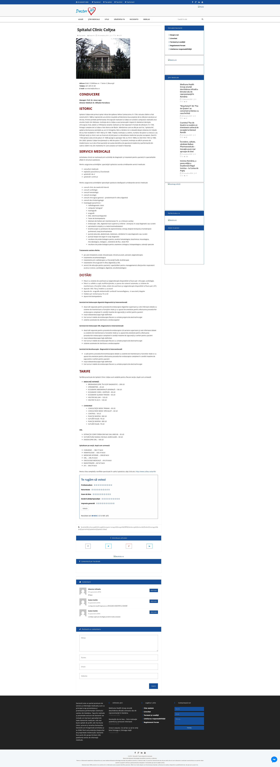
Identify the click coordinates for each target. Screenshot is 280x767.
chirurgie (100, 527)
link (197, 765)
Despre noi (174, 35)
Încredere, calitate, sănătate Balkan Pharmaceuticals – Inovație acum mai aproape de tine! (187, 147)
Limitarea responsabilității (181, 49)
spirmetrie (85, 529)
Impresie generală (88, 503)
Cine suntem (149, 708)
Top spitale (82, 35)
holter (146, 527)
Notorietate (85, 490)
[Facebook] (192, 2)
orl (79, 529)
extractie (140, 527)
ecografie (120, 527)
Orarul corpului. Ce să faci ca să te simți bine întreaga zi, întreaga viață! (123, 729)
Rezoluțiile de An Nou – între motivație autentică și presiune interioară (123, 720)
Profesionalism (86, 485)
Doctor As (92, 35)
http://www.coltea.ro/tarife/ (146, 471)
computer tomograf (110, 527)
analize (83, 527)
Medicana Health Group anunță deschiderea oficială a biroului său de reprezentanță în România (189, 90)
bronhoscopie (91, 527)
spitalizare (93, 529)
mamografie (153, 527)
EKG (126, 527)
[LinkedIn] (199, 2)
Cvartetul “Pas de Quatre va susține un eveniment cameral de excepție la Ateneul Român (189, 127)
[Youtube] (202, 2)
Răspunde (154, 590)
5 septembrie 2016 (94, 603)
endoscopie (132, 527)
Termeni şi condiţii (177, 42)
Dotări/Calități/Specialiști (90, 499)
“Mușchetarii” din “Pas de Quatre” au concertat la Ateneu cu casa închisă (189, 109)
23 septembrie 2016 (94, 592)
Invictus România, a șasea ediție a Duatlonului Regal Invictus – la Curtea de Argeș (189, 166)
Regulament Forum (177, 45)
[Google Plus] (195, 2)
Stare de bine (86, 494)
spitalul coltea (102, 529)
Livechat (173, 38)
